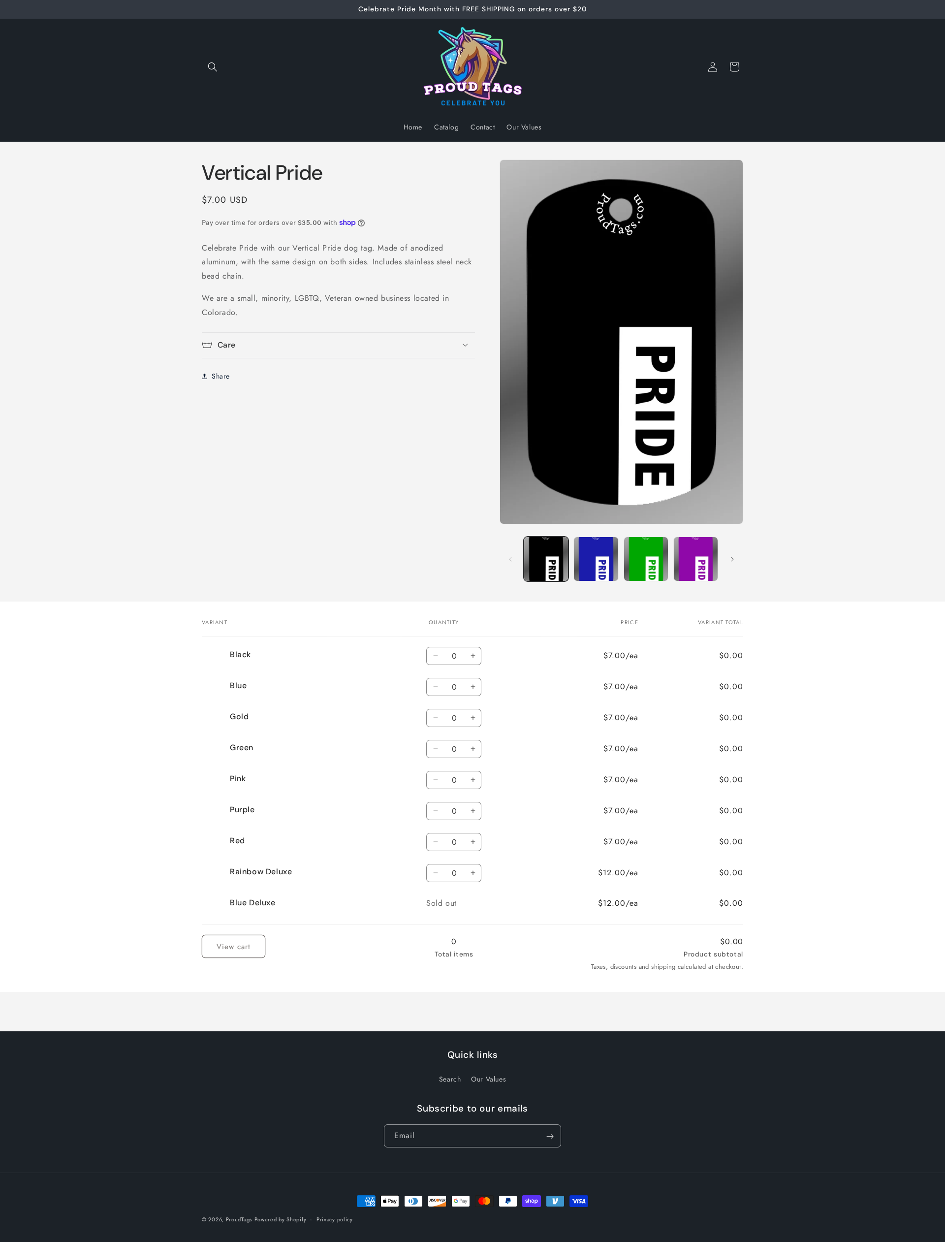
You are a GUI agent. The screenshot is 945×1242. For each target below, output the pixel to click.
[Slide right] (732, 559)
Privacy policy (334, 1219)
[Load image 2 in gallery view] (595, 559)
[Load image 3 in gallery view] (646, 559)
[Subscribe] (550, 1136)
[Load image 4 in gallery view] (695, 559)
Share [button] (221, 376)
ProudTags (239, 1219)
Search (450, 1079)
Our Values (488, 1079)
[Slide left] (510, 559)
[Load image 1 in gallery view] (546, 559)
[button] (212, 67)
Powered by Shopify (280, 1219)
